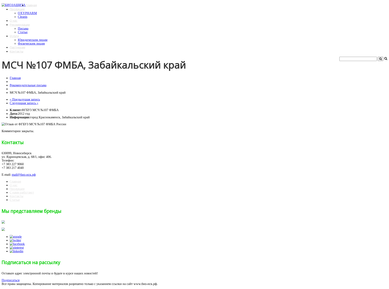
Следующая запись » (24, 103)
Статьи (23, 32)
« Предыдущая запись (25, 99)
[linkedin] (16, 251)
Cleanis (22, 16)
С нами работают (22, 192)
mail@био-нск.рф (24, 174)
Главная (31, 5)
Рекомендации (20, 25)
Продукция (17, 9)
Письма (23, 28)
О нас (13, 20)
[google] (16, 236)
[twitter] (15, 240)
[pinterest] (17, 247)
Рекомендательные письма (28, 85)
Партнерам (17, 47)
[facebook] (17, 244)
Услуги (14, 36)
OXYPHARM (27, 13)
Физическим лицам (31, 43)
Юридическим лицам (32, 40)
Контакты (16, 51)
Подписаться (10, 280)
